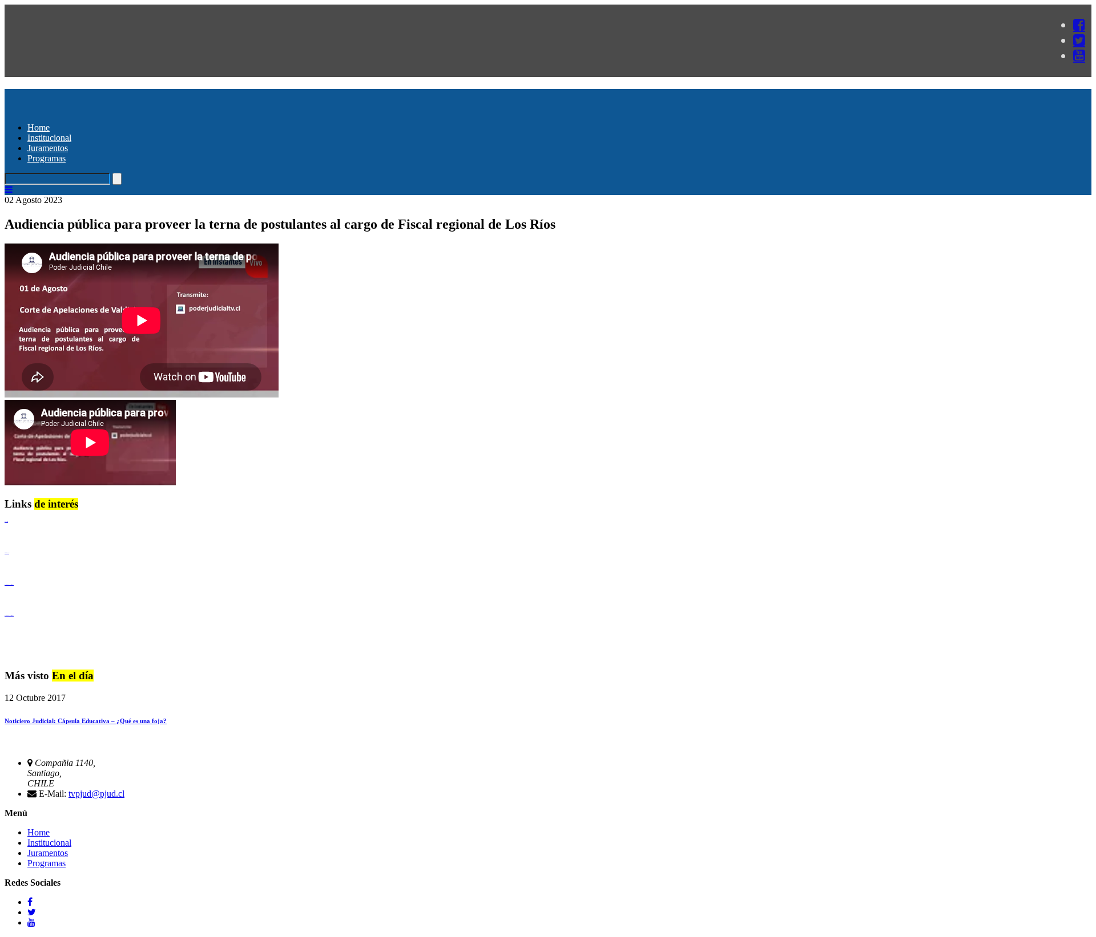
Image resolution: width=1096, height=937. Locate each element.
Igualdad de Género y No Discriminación (9, 584)
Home (38, 127)
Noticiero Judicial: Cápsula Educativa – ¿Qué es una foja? (86, 720)
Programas (46, 158)
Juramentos (47, 148)
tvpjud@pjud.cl (96, 793)
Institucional (49, 138)
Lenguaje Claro (6, 521)
